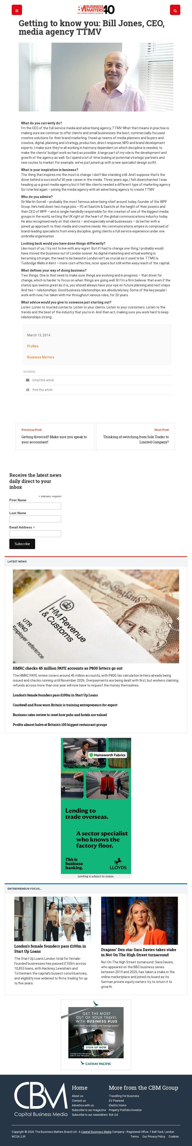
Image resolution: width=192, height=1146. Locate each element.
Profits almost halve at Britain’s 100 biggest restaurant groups (60, 724)
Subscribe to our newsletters (90, 1114)
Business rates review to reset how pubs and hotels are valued (60, 715)
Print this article (42, 389)
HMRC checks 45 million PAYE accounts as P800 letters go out (67, 668)
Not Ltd (113, 1114)
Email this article (43, 380)
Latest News (17, 561)
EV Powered (116, 1100)
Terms (134, 1136)
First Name (17, 500)
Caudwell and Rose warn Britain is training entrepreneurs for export (65, 705)
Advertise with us (83, 1105)
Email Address (22, 527)
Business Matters (40, 357)
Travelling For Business (124, 1096)
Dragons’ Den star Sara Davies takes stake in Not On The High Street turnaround (138, 952)
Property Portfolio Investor (125, 1110)
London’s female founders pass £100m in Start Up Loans (55, 695)
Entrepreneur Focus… (24, 888)
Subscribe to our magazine (89, 1110)
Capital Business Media (96, 1132)
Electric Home (117, 1105)
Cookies (174, 1136)
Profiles (33, 346)
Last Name (17, 513)
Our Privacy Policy (153, 1136)
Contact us (79, 1100)
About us (77, 1096)
